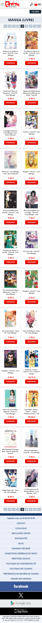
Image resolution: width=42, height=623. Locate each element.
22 (35, 26)
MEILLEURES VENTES (21, 533)
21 (31, 26)
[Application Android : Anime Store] (21, 603)
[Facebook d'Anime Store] (21, 586)
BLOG (21, 543)
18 (18, 26)
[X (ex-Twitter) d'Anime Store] (21, 595)
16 (10, 26)
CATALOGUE (21, 528)
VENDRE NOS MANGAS (21, 578)
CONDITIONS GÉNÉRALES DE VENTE (21, 553)
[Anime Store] (12, 4)
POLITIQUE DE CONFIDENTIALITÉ (21, 563)
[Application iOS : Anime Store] (21, 611)
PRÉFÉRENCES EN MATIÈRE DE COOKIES (21, 573)
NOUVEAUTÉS (21, 538)
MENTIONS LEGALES (21, 558)
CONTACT (21, 523)
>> (39, 26)
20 (26, 26)
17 (14, 26)
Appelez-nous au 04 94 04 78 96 (21, 518)
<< (5, 26)
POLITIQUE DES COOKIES (21, 568)
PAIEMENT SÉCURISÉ (21, 548)
